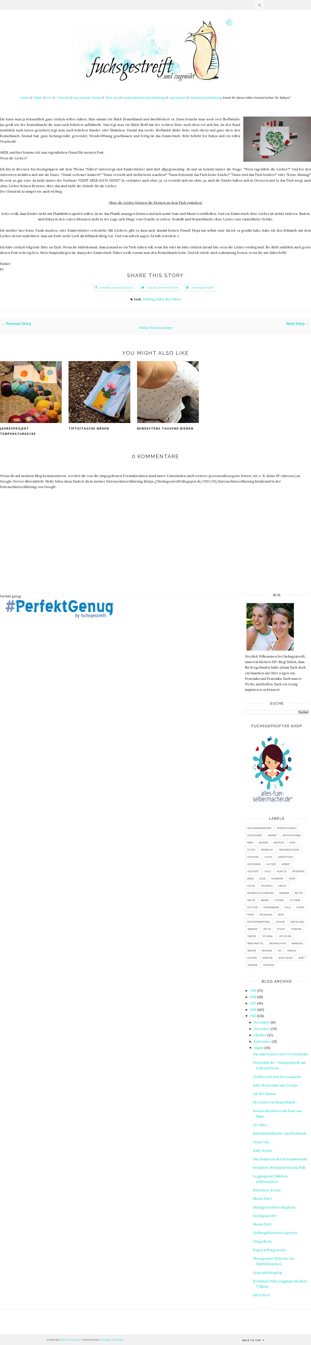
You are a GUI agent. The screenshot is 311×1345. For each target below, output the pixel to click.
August (259, 1048)
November (262, 1029)
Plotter (252, 907)
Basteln (278, 842)
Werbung (297, 943)
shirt (301, 957)
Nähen (38, 97)
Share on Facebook (116, 287)
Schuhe (280, 921)
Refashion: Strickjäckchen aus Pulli (279, 1168)
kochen (252, 957)
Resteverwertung (258, 921)
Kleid (262, 878)
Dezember (262, 1022)
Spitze (267, 929)
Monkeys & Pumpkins (260, 892)
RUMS (250, 914)
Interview (298, 871)
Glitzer (271, 864)
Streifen (296, 929)
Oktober (260, 1035)
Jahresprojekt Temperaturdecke (18, 431)
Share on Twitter (162, 287)
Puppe (300, 907)
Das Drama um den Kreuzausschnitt (280, 1159)
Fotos (251, 849)
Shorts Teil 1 (262, 1224)
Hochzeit (253, 871)
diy (167, 299)
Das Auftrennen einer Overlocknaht (280, 1054)
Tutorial (267, 936)
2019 (253, 991)
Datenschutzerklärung (206, 97)
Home (24, 97)
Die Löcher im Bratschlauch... (275, 1102)
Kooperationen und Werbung (143, 97)
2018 (253, 997)
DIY (49, 97)
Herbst (286, 864)
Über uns (111, 97)
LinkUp (282, 885)
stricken (268, 965)
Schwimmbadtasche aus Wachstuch (279, 1133)
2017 (253, 1003)
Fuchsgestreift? (265, 1216)
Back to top (252, 1340)
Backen (263, 842)
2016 (253, 1010)
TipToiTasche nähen (89, 428)
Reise (281, 914)
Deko (292, 842)
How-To (282, 871)
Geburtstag (285, 856)
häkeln (291, 950)
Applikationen (292, 835)
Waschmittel (255, 943)
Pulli (288, 907)
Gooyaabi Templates (111, 1339)
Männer (284, 892)
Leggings (266, 885)
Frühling (253, 856)
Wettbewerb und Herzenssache (277, 1077)
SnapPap (252, 929)
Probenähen (271, 907)
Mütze (299, 892)
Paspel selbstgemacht (269, 1250)
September (262, 1041)
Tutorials (62, 97)
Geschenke (254, 864)
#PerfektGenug (287, 828)
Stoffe (281, 929)
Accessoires (254, 835)
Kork (292, 878)
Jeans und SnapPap (267, 1273)
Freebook (267, 849)
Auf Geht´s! (261, 1295)
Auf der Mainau (264, 1094)
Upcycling (285, 936)
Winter (251, 950)
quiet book (285, 957)
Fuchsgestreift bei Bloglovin (274, 1207)
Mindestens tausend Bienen (165, 428)
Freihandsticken (289, 849)
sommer (252, 965)
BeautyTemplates (70, 1339)
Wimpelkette (263, 1241)
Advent (272, 835)
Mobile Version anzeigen (155, 328)
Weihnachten (277, 943)
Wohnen (267, 950)
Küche (251, 885)
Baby (159, 299)
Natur (251, 900)
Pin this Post (203, 287)
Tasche (251, 936)
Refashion (266, 914)
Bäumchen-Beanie (267, 1190)
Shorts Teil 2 (262, 1199)
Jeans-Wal (260, 1142)
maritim (267, 957)
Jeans (250, 878)
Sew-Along (297, 921)
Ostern (278, 900)
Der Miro (260, 1125)
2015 (253, 1016)
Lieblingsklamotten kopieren (275, 1233)
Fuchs (268, 856)
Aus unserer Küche (87, 97)
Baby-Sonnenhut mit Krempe (275, 1085)
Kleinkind (277, 878)
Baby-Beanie (262, 1151)
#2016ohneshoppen (259, 828)
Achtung (148, 299)
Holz (268, 871)
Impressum (177, 97)
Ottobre (294, 900)
